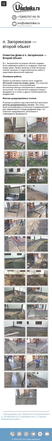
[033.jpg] (26, 404)
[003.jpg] (15, 149)
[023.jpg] (15, 319)
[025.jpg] (15, 336)
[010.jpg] (37, 200)
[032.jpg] (37, 387)
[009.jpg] (15, 200)
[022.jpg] (37, 302)
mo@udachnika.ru (28, 23)
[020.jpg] (37, 285)
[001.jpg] (15, 132)
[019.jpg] (15, 285)
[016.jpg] (37, 251)
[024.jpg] (37, 319)
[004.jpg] (37, 149)
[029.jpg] (15, 370)
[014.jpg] (37, 234)
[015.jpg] (15, 251)
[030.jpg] (37, 370)
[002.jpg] (37, 132)
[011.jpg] (15, 217)
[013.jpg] (15, 234)
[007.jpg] (15, 183)
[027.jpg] (15, 353)
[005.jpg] (15, 166)
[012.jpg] (37, 217)
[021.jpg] (15, 302)
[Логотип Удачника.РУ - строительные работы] (26, 12)
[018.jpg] (37, 268)
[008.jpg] (37, 183)
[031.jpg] (15, 387)
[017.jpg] (15, 268)
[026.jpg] (37, 336)
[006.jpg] (37, 166)
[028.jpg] (37, 353)
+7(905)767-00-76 (28, 16)
